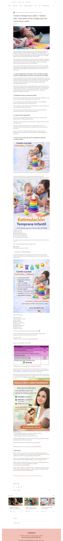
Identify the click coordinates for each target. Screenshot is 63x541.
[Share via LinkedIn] (18, 487)
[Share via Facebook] (13, 487)
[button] (53, 5)
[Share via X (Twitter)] (16, 487)
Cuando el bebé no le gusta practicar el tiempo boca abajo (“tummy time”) (31, 508)
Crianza (36, 5)
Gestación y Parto (15, 5)
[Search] (55, 2)
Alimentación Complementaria (28, 5)
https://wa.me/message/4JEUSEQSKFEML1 (31, 537)
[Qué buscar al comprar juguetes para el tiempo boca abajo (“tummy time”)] (15, 502)
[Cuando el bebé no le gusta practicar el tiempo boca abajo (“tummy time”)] (31, 502)
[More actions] (49, 12)
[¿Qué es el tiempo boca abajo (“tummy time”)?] (47, 502)
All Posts (9, 5)
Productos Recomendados (45, 5)
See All (54, 495)
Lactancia (21, 5)
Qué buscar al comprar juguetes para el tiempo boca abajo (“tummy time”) (15, 508)
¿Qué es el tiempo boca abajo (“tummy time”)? (47, 508)
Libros (39, 5)
